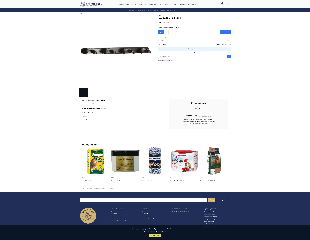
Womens (121, 4)
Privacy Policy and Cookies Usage (118, 220)
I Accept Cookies (155, 235)
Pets (145, 4)
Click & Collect (114, 213)
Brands (194, 4)
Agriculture (173, 4)
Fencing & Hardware (184, 4)
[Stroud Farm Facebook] (218, 200)
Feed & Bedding (164, 4)
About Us (144, 211)
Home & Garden (153, 4)
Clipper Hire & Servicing (147, 216)
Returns (113, 216)
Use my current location (194, 49)
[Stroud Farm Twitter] (222, 200)
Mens (127, 4)
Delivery (113, 211)
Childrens (133, 4)
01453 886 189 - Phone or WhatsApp (180, 211)
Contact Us (174, 213)
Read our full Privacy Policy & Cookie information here (155, 231)
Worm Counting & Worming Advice (149, 218)
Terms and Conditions (116, 218)
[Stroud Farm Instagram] (227, 200)
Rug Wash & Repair (146, 213)
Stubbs (159, 15)
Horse (140, 4)
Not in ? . (167, 60)
